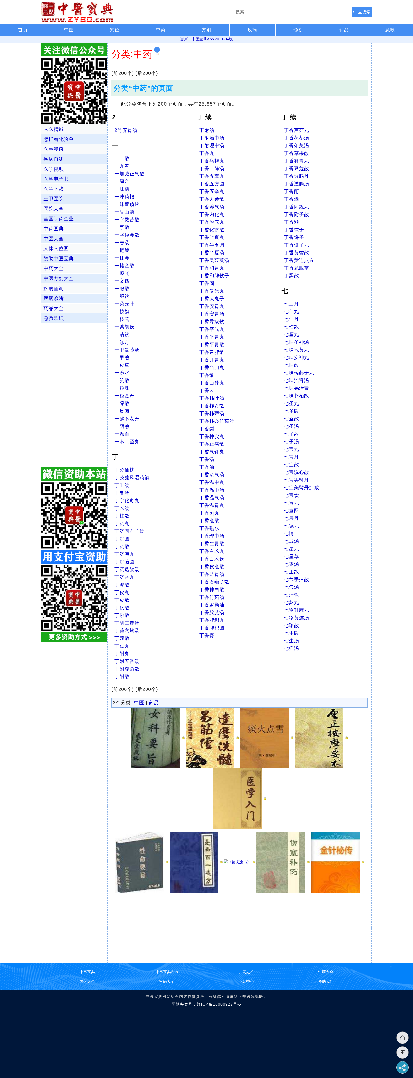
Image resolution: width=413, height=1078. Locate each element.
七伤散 (291, 326)
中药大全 (53, 268)
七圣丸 (291, 403)
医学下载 (53, 189)
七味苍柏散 (296, 395)
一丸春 (122, 166)
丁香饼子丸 (296, 245)
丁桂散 (122, 515)
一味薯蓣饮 (127, 204)
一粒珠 (122, 388)
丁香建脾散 (211, 352)
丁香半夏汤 (211, 252)
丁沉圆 (122, 538)
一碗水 (122, 372)
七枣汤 (291, 564)
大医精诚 (53, 129)
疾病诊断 (53, 298)
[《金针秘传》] (337, 862)
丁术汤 (122, 508)
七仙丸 (291, 311)
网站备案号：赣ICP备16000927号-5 (206, 1004)
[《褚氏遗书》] (239, 862)
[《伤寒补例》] (283, 862)
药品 (154, 702)
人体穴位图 (56, 248)
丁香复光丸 (211, 291)
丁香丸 (206, 153)
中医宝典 (87, 972)
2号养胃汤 (125, 130)
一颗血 (122, 434)
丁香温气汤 (211, 497)
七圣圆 (291, 411)
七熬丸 (291, 602)
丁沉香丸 (124, 577)
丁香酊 (291, 191)
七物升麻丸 (296, 610)
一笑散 (122, 380)
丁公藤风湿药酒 (132, 477)
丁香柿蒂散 (211, 405)
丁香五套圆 (211, 183)
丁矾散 (122, 607)
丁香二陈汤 (211, 168)
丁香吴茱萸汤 (214, 260)
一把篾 (122, 250)
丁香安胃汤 (211, 314)
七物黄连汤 (296, 617)
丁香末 (206, 390)
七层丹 (291, 518)
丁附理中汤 (211, 145)
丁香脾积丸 (211, 620)
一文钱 (122, 280)
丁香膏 (206, 635)
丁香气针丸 (211, 451)
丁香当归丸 (211, 367)
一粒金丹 (124, 395)
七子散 (291, 434)
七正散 (291, 571)
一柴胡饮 (124, 326)
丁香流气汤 (211, 474)
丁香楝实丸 (211, 436)
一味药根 (124, 196)
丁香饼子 (294, 237)
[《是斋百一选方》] (196, 862)
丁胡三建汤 (127, 623)
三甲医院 (53, 198)
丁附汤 (206, 130)
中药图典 (53, 228)
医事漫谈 (53, 149)
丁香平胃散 (211, 344)
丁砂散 (122, 615)
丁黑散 (291, 275)
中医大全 (53, 238)
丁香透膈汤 (296, 183)
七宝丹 (291, 457)
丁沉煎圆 (124, 561)
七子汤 (291, 441)
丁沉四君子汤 (129, 531)
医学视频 (53, 169)
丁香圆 (206, 283)
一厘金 (122, 181)
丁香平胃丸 (211, 336)
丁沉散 (122, 546)
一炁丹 (122, 342)
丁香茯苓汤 (296, 137)
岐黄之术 (246, 972)
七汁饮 (291, 594)
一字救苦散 (127, 219)
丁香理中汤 (211, 536)
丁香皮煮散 (211, 566)
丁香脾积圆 (211, 627)
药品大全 (53, 308)
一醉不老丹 (127, 418)
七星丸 (291, 548)
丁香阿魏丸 (296, 206)
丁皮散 (122, 600)
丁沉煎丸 (124, 554)
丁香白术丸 (211, 551)
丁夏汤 (122, 492)
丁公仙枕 (124, 469)
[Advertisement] (239, 926)
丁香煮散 (209, 520)
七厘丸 (291, 334)
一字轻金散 (127, 235)
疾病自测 (53, 159)
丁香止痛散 (211, 444)
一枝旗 (122, 311)
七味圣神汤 (296, 342)
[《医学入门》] (239, 799)
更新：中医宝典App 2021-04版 (206, 39)
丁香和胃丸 (211, 268)
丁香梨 (206, 428)
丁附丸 (122, 653)
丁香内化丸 (211, 214)
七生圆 (291, 633)
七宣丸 (291, 503)
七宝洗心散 (296, 472)
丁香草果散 (296, 153)
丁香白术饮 (211, 558)
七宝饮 (291, 495)
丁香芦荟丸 (296, 130)
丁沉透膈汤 (127, 569)
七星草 (291, 556)
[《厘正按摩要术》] (321, 738)
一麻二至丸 (127, 441)
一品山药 (124, 212)
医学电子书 (56, 179)
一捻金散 (124, 265)
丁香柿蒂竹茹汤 (216, 421)
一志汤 (122, 242)
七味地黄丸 (296, 349)
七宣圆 (291, 510)
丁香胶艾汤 (211, 612)
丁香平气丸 (211, 329)
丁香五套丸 (211, 176)
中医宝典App (167, 972)
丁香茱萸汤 (296, 145)
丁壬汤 (122, 485)
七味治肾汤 (296, 380)
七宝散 (291, 464)
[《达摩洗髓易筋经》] (212, 738)
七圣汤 (291, 426)
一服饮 (122, 296)
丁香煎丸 (209, 513)
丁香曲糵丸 (211, 382)
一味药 (122, 189)
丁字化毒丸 (127, 500)
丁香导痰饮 (211, 321)
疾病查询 (53, 288)
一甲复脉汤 (127, 349)
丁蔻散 (122, 638)
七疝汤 (291, 648)
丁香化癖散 (211, 229)
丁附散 (122, 676)
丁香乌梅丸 (211, 160)
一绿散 (122, 403)
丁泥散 (122, 584)
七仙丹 (291, 319)
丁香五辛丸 (211, 191)
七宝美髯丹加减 (301, 487)
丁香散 (206, 375)
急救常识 (53, 318)
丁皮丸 (122, 592)
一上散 (122, 158)
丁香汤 (206, 459)
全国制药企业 (58, 218)
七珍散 (291, 625)
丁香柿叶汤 (211, 398)
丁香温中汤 (211, 490)
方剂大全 (87, 981)
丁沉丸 (122, 523)
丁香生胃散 (211, 543)
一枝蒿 (122, 319)
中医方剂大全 (58, 278)
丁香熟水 (209, 528)
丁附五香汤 (127, 661)
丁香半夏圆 (211, 245)
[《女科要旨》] (158, 738)
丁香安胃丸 (211, 306)
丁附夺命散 (127, 669)
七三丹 (291, 303)
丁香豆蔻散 (296, 168)
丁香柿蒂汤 (211, 413)
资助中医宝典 (58, 258)
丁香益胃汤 (211, 574)
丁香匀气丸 (211, 222)
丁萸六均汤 (127, 630)
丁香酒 (291, 199)
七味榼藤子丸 (299, 372)
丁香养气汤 (211, 206)
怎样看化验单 (58, 139)
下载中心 (246, 981)
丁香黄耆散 (296, 252)
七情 (289, 533)
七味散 (291, 365)
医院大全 (53, 208)
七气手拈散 (296, 579)
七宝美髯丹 (296, 480)
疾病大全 (166, 981)
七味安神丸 (296, 357)
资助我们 (325, 981)
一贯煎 (122, 411)
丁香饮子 (294, 229)
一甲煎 (122, 357)
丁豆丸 (122, 646)
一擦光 (122, 273)
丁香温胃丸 (211, 505)
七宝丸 (291, 449)
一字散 (122, 227)
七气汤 (291, 587)
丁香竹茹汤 (211, 597)
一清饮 (122, 334)
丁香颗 (291, 222)
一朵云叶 (124, 303)
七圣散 (291, 418)
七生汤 (291, 640)
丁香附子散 (296, 214)
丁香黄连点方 (299, 260)
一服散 (122, 288)
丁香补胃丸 (296, 160)
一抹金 (122, 258)
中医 (139, 702)
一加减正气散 (129, 173)
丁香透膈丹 (296, 176)
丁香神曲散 (211, 589)
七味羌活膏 (296, 388)
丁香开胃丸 (211, 359)
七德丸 (291, 525)
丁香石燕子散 (214, 581)
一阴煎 (122, 426)
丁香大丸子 (211, 298)
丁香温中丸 (211, 482)
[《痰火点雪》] (266, 738)
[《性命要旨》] (141, 862)
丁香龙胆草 (296, 268)
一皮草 (122, 365)
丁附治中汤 (211, 137)
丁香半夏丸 (211, 237)
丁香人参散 (211, 199)
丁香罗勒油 (211, 604)
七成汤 (291, 541)
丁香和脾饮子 (214, 275)
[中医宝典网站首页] (137, 12)
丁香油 (206, 467)
